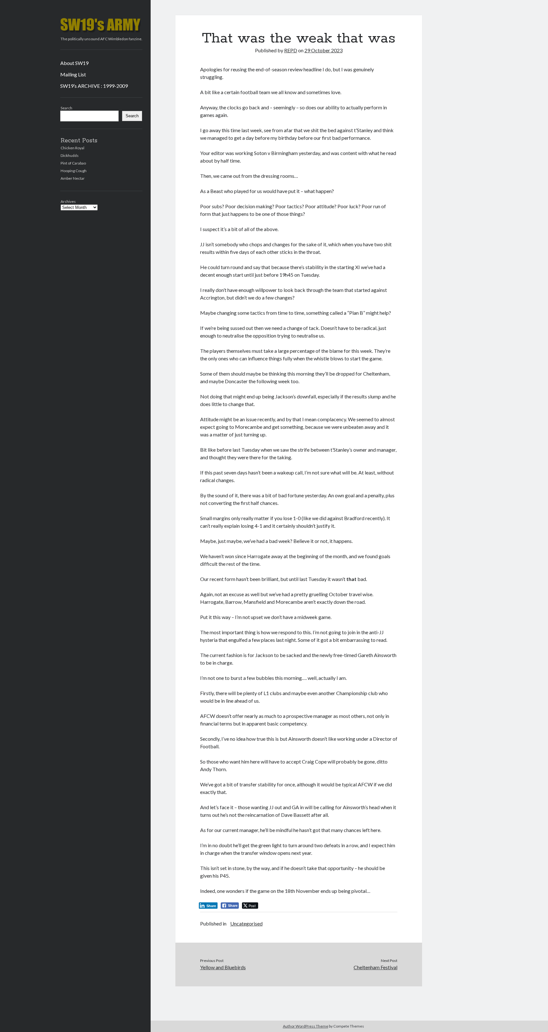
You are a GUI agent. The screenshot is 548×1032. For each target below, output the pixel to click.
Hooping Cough (74, 170)
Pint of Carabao (73, 163)
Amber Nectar (73, 178)
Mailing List (73, 74)
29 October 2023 (323, 50)
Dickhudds (70, 155)
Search (66, 108)
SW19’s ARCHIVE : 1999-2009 (94, 86)
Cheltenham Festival (375, 967)
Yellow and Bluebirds (223, 967)
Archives (68, 201)
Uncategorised (246, 923)
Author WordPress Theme (305, 1026)
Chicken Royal (72, 147)
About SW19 (74, 63)
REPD (290, 50)
